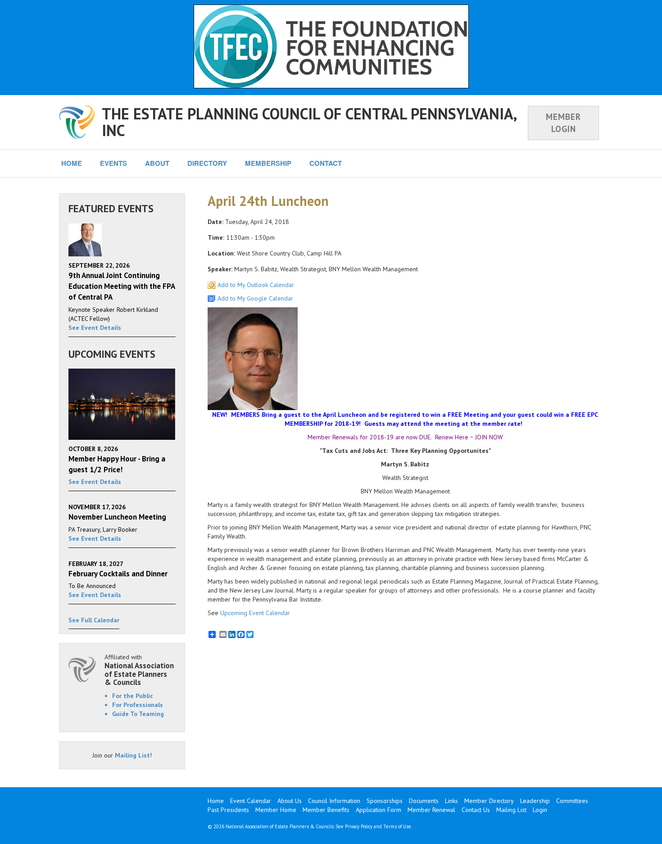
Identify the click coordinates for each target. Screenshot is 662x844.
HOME (71, 163)
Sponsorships (385, 801)
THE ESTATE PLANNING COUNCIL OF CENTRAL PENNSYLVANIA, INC (309, 122)
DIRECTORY (207, 163)
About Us (289, 801)
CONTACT (325, 163)
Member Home (275, 810)
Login (540, 810)
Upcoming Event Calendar (255, 613)
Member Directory (489, 801)
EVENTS (113, 163)
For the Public (132, 696)
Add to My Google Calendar (255, 298)
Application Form (378, 810)
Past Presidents (228, 810)
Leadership (535, 801)
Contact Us (476, 810)
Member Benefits (326, 810)
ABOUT (157, 163)
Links (451, 801)
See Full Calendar (93, 620)
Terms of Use (397, 826)
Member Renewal (431, 810)
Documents (424, 801)
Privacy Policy (358, 826)
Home (216, 801)
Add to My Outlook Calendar (256, 285)
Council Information (334, 801)
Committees (572, 801)
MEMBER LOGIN (563, 122)
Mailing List (132, 755)
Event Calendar (250, 801)
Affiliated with (139, 670)
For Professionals (137, 705)
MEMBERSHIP (268, 163)
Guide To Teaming (138, 714)
